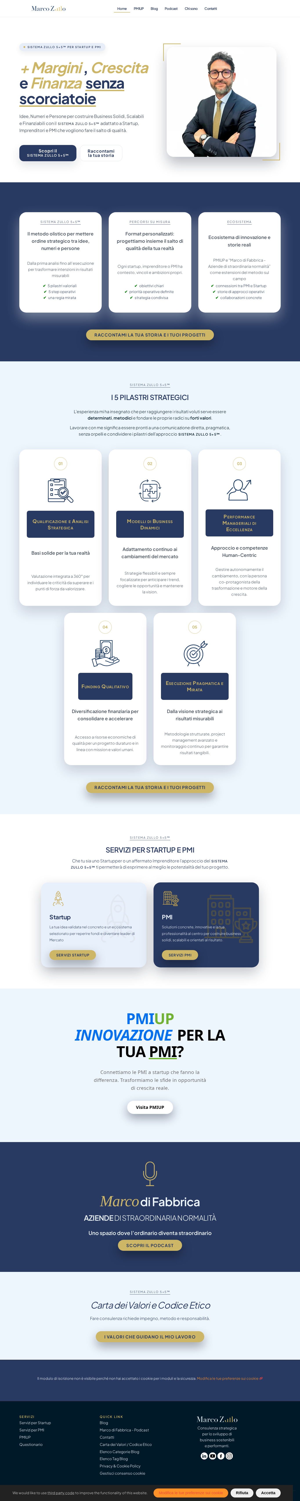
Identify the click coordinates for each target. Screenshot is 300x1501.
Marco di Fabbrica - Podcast (124, 1430)
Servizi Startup (72, 955)
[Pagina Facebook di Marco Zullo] (221, 1458)
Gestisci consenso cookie (122, 1473)
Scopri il (48, 152)
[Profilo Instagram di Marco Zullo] (229, 1458)
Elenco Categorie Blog (119, 1451)
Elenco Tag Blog (114, 1458)
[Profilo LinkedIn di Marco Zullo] (205, 1458)
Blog (154, 8)
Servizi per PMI (31, 1430)
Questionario (31, 1444)
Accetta (268, 1492)
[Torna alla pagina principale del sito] (48, 8)
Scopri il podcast (149, 1245)
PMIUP (139, 8)
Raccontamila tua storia (101, 153)
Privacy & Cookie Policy (120, 1466)
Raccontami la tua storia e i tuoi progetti (150, 334)
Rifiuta (242, 1492)
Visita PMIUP (150, 1107)
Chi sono (191, 8)
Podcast (171, 8)
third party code (60, 1492)
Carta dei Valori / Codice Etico (126, 1444)
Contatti (210, 8)
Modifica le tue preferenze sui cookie (227, 1378)
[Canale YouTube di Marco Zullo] (213, 1458)
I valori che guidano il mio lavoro (150, 1336)
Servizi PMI (180, 955)
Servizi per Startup (35, 1422)
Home (122, 8)
